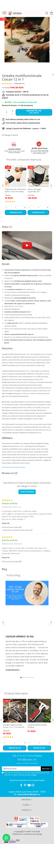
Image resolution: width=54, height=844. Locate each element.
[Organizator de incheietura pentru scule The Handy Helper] (15, 176)
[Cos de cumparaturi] (51, 13)
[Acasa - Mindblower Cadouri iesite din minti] (18, 13)
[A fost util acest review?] (20, 527)
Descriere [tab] (7, 348)
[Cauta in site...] (46, 13)
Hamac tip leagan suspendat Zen (34, 190)
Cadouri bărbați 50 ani (20, 636)
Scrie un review (27, 492)
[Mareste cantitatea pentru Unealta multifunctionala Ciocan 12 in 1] (12, 111)
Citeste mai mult (13, 670)
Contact (26, 810)
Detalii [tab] (5, 264)
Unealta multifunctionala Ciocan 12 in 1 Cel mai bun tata (13, 726)
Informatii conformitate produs (13, 467)
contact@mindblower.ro (28, 794)
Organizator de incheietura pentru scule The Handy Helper (15, 190)
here (35, 775)
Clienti (26, 805)
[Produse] (5, 13)
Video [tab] (7, 226)
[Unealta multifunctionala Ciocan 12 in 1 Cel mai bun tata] (14, 710)
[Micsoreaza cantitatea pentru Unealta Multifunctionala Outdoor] (29, 743)
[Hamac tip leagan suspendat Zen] (38, 176)
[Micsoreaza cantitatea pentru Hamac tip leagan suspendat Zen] (29, 207)
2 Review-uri (19, 83)
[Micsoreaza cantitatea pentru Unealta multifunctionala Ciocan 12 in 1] (12, 114)
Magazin (26, 799)
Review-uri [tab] (9, 473)
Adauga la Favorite (11, 135)
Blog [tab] (4, 569)
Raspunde (5, 523)
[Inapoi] (52, 74)
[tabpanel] (27, 39)
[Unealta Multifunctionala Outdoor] (39, 710)
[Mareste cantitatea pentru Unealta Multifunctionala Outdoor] (49, 743)
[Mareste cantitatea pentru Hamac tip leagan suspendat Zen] (47, 207)
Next (52, 42)
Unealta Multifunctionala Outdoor (37, 726)
